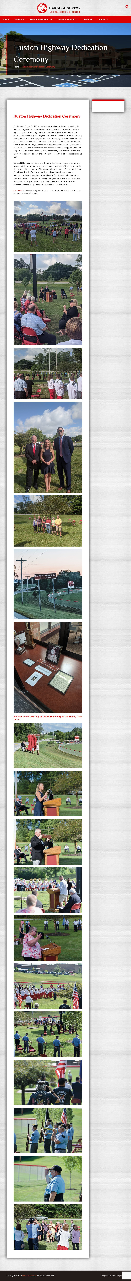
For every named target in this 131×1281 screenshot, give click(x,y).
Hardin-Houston (65, 8)
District (18, 19)
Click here (18, 190)
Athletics (88, 19)
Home (6, 19)
